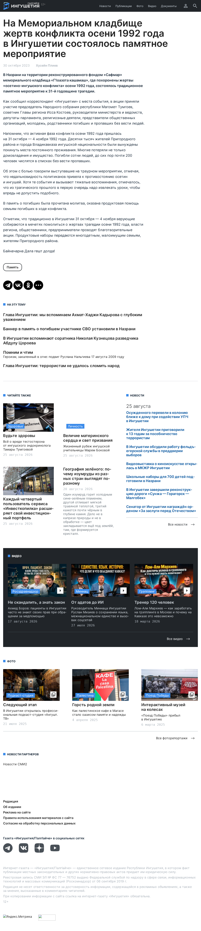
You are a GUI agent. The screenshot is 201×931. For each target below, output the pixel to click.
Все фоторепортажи (171, 738)
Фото (139, 6)
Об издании (12, 807)
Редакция (10, 801)
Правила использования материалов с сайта (38, 818)
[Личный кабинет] (185, 6)
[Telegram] (8, 285)
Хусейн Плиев (47, 65)
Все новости (177, 524)
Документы (169, 6)
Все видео (175, 639)
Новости (105, 6)
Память (12, 267)
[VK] (23, 851)
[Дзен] (39, 851)
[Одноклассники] (28, 285)
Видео (152, 6)
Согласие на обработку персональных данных (39, 823)
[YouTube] (55, 851)
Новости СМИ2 (15, 764)
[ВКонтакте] (18, 285)
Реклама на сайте (17, 812)
